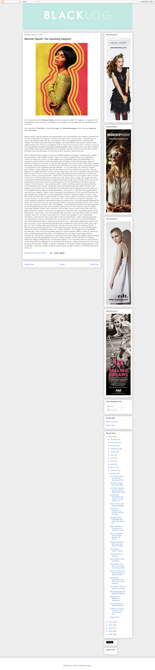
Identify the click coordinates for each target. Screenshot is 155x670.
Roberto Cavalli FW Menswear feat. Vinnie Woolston (117, 544)
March (113, 467)
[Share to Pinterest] (63, 253)
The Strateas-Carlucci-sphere (116, 550)
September (115, 449)
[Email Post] (50, 253)
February (114, 470)
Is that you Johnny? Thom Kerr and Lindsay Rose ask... (117, 611)
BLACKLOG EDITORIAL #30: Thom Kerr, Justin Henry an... (117, 580)
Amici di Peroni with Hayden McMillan (117, 505)
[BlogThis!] (57, 253)
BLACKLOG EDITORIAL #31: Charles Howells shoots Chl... (117, 498)
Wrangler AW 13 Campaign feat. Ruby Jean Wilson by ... (117, 520)
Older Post (94, 264)
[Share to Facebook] (61, 253)
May (112, 461)
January (114, 473)
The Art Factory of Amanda (116, 555)
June (112, 458)
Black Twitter (110, 425)
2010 (111, 628)
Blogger (88, 665)
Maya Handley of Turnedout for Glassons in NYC (117, 528)
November (114, 442)
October (114, 446)
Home (62, 264)
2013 (111, 437)
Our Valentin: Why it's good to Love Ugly (117, 587)
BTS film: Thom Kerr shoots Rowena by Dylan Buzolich (117, 573)
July (112, 455)
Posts (111, 406)
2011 (110, 625)
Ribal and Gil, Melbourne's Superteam (115, 598)
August (113, 452)
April (112, 464)
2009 (111, 631)
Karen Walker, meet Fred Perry (117, 560)
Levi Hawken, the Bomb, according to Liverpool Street (117, 566)
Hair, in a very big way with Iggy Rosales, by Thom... (116, 536)
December (114, 439)
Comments (113, 410)
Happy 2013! (114, 617)
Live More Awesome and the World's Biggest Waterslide (117, 490)
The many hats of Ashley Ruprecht (117, 604)
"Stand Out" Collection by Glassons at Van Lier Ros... (116, 511)
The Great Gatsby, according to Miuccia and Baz (117, 478)
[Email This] (55, 253)
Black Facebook (112, 422)
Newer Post (29, 264)
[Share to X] (59, 253)
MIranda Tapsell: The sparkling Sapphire (117, 592)
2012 (111, 622)
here (30, 248)
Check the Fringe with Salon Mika (116, 484)
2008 (111, 634)
